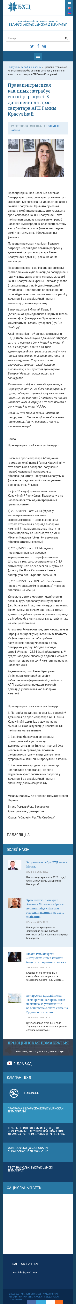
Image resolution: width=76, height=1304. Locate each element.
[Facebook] (31, 1302)
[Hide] (60, 1302)
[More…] (56, 1302)
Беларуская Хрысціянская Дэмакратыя (38, 23)
